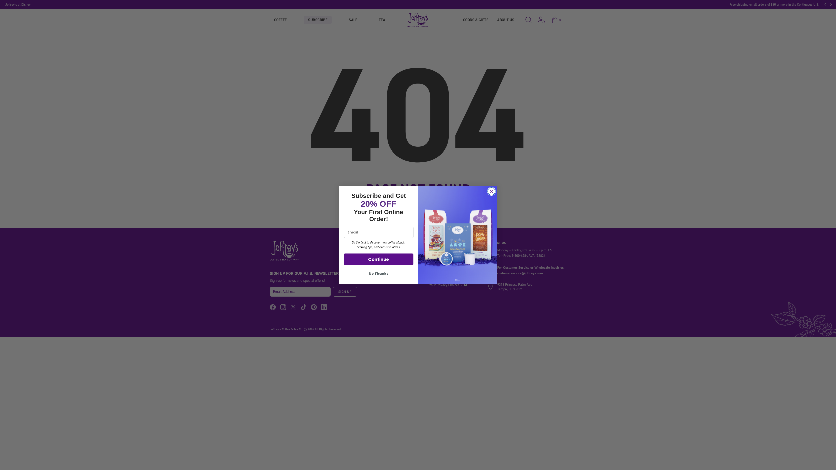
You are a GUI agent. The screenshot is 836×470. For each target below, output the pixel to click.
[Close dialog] (491, 191)
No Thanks (378, 273)
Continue (378, 259)
